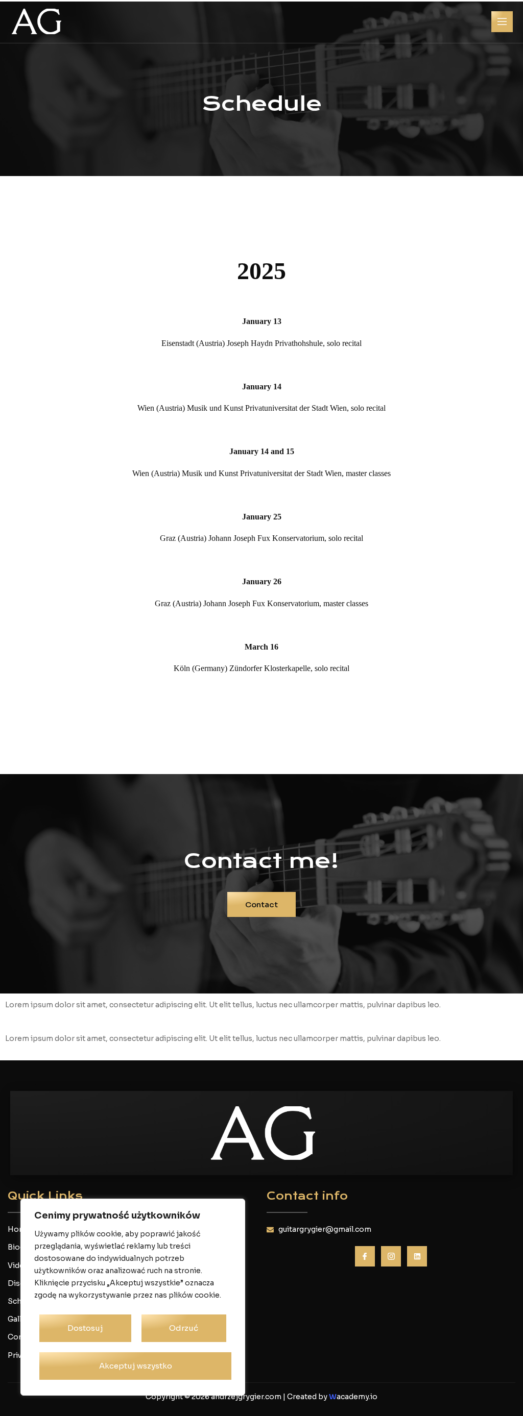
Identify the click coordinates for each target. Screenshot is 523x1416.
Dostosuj (85, 1328)
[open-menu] (502, 21)
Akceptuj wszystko (135, 1366)
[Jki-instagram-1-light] (391, 1256)
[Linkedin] (417, 1256)
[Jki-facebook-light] (365, 1256)
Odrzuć (183, 1328)
